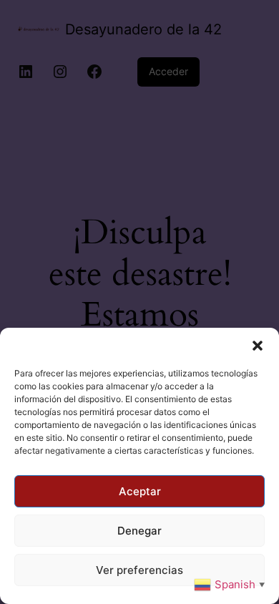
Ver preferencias (139, 570)
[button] (257, 345)
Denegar (139, 530)
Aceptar (140, 491)
